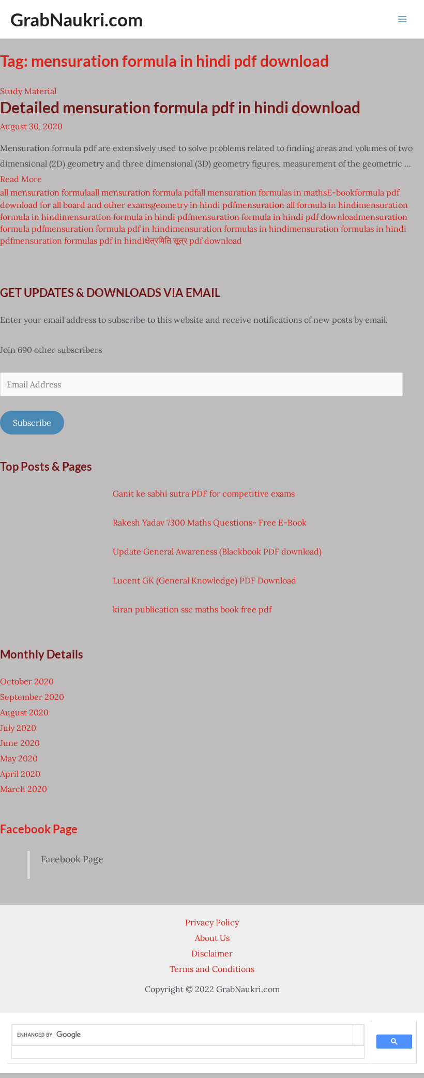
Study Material (28, 91)
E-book (341, 192)
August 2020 (24, 712)
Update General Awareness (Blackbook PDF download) (217, 551)
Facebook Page (39, 829)
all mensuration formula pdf (144, 192)
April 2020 (20, 774)
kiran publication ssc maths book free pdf (192, 609)
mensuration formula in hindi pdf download (274, 217)
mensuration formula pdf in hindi (108, 228)
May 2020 (19, 758)
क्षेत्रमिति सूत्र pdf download (193, 240)
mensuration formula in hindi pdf (126, 217)
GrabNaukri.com (76, 19)
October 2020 (27, 681)
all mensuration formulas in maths (262, 192)
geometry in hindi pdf (193, 205)
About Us (212, 938)
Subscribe (32, 422)
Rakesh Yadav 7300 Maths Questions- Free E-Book (210, 522)
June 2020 (20, 743)
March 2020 (23, 789)
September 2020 (32, 697)
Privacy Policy (212, 922)
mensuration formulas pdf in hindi (79, 240)
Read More (21, 179)
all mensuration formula (45, 192)
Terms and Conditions (212, 969)
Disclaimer (212, 953)
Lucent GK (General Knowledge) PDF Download (204, 580)
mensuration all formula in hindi (297, 205)
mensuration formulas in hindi (231, 228)
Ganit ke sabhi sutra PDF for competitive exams (204, 493)
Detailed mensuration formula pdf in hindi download (180, 107)
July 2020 (18, 728)
